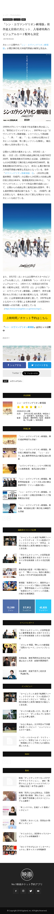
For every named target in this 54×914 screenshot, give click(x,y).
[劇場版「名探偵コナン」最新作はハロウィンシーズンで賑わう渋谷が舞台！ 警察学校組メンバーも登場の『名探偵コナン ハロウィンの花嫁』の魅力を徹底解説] (10, 586)
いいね (10, 600)
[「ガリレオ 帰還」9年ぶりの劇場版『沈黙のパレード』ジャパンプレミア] (10, 648)
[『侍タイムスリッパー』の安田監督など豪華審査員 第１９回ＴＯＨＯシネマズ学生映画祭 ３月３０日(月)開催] (10, 558)
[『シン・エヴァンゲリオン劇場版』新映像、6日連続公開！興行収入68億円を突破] (10, 508)
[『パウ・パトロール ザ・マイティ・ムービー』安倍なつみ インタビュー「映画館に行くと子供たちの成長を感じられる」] (10, 741)
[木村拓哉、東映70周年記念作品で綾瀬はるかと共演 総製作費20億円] (10, 661)
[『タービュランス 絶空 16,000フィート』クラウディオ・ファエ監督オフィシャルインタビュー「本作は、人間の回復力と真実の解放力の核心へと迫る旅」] (10, 541)
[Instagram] (23, 891)
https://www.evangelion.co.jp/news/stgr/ (22, 309)
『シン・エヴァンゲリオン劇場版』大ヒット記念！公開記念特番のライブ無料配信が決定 (34, 495)
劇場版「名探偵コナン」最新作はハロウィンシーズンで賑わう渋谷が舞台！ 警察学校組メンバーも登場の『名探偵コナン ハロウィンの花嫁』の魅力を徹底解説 (34, 588)
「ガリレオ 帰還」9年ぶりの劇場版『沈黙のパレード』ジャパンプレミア (34, 647)
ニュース (17, 19)
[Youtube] (38, 891)
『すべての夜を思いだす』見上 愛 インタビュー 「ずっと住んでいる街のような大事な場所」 (35, 714)
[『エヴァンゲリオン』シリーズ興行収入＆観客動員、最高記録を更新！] (10, 469)
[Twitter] (31, 891)
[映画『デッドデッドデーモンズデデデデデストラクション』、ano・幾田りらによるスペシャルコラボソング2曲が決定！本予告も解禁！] (10, 781)
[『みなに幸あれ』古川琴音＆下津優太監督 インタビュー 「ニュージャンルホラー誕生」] (10, 727)
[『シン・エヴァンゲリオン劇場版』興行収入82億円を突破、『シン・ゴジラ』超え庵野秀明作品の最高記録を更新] (10, 452)
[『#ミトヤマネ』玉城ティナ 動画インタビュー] (10, 811)
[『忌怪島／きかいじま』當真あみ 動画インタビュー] (10, 824)
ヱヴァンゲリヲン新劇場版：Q (19, 173)
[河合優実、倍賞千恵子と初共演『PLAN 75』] (10, 674)
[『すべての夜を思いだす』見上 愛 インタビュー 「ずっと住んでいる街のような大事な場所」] (10, 714)
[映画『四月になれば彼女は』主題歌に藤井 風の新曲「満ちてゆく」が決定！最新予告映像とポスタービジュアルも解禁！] (10, 796)
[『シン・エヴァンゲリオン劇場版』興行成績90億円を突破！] (10, 439)
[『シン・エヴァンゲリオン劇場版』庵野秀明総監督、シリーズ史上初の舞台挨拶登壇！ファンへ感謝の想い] (10, 482)
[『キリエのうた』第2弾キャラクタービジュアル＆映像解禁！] (10, 837)
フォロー (27, 600)
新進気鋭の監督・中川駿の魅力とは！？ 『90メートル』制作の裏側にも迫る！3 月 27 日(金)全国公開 (35, 572)
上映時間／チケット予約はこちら (27, 317)
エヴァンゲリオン (16, 381)
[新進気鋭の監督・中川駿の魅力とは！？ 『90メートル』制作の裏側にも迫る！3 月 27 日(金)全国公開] (10, 573)
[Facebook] (16, 891)
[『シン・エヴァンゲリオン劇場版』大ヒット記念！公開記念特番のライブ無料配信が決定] (10, 495)
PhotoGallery (15, 15)
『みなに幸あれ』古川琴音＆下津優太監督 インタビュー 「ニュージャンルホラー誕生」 (35, 727)
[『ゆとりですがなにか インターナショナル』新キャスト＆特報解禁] (10, 850)
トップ (5, 15)
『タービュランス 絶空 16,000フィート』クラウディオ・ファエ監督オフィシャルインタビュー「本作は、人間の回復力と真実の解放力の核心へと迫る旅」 (35, 542)
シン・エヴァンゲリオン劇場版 (19, 327)
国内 (23, 19)
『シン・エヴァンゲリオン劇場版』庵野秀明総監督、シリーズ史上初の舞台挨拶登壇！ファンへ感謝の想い (34, 482)
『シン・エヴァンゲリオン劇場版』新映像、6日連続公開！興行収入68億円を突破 (34, 508)
